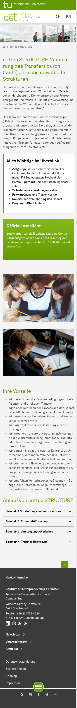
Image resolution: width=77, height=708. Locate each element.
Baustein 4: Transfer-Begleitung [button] (26, 541)
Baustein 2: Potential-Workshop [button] (27, 521)
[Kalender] (30, 695)
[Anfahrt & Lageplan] (38, 695)
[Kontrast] (57, 16)
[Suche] (22, 695)
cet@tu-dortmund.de (29, 617)
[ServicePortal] (46, 695)
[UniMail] (55, 695)
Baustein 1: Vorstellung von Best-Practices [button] (33, 511)
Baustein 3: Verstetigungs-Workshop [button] (30, 531)
